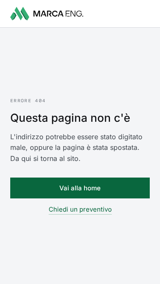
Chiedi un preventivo (80, 209)
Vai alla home (80, 188)
